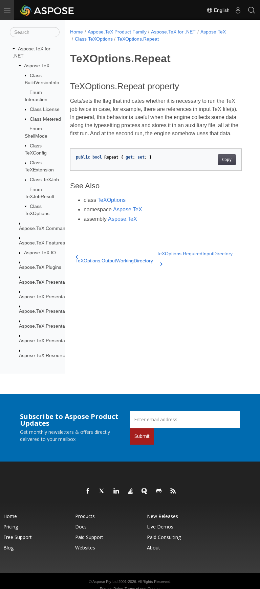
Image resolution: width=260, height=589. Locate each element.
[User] (238, 10)
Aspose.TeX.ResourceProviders (53, 355)
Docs (81, 526)
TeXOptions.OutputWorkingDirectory (114, 260)
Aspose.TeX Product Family (117, 31)
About (153, 547)
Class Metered (45, 119)
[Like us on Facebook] (88, 491)
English (221, 10)
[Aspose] (47, 10)
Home (76, 31)
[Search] (251, 10)
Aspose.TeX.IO (40, 252)
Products (85, 516)
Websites (85, 547)
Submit (142, 436)
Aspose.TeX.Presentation (46, 282)
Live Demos (160, 526)
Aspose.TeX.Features (42, 242)
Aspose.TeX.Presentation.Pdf (50, 311)
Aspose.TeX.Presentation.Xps (50, 340)
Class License (45, 109)
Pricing (10, 526)
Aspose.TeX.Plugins (40, 267)
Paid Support (89, 537)
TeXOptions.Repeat (138, 39)
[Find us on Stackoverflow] (130, 491)
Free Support (17, 537)
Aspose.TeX (36, 65)
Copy (227, 159)
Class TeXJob (44, 179)
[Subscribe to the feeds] (173, 491)
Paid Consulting (164, 537)
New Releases (162, 516)
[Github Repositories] (159, 491)
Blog (8, 547)
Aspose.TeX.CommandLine (48, 228)
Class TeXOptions (94, 39)
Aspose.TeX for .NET (173, 31)
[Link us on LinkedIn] (116, 491)
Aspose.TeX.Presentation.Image (53, 296)
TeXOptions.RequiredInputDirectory (195, 253)
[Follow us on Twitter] (102, 491)
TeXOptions (112, 200)
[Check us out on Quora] (144, 491)
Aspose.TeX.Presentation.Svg (50, 326)
